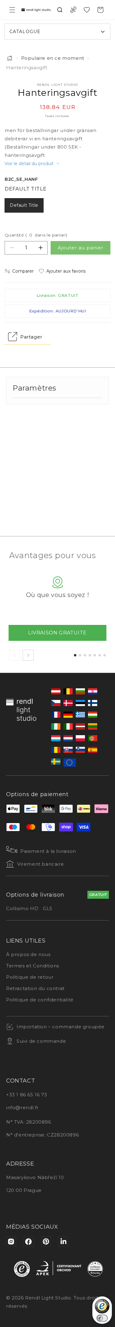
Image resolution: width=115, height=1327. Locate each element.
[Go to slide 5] (95, 655)
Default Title (24, 205)
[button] (12, 10)
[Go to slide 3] (85, 655)
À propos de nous (28, 954)
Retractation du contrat (35, 988)
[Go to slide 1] (75, 655)
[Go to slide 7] (104, 655)
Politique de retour (29, 977)
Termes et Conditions (32, 966)
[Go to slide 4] (90, 655)
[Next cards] (28, 655)
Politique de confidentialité (40, 1000)
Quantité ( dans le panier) (36, 235)
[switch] (102, 1318)
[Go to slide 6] (99, 655)
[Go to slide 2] (80, 655)
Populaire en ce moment (52, 58)
